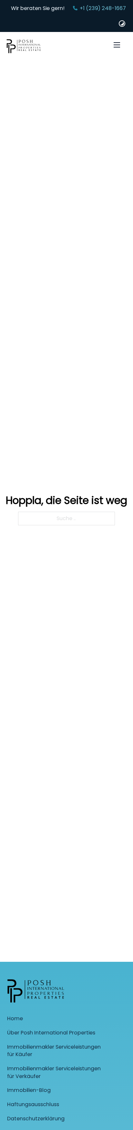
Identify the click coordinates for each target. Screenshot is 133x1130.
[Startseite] (23, 47)
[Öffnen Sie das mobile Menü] (117, 44)
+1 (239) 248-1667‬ (103, 8)
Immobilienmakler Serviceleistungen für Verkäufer (54, 1072)
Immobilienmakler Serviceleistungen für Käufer (54, 1050)
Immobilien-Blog (29, 1090)
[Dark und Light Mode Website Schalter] (122, 23)
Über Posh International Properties (51, 1032)
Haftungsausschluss (33, 1104)
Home (15, 1018)
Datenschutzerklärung (36, 1118)
